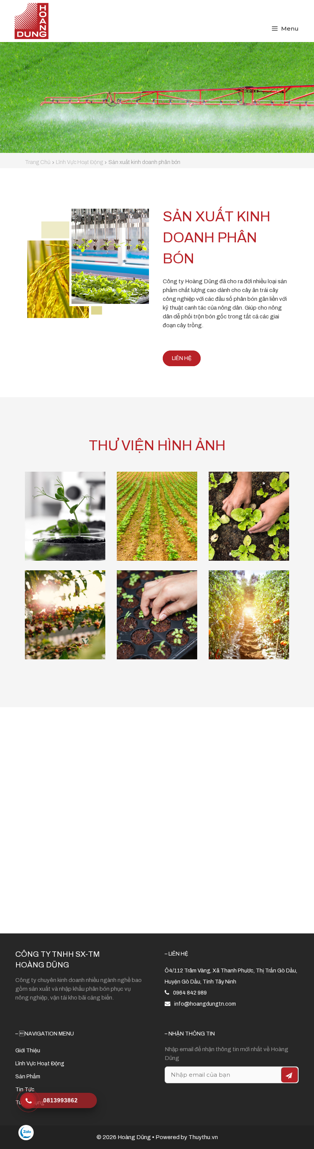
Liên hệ (181, 358)
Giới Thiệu (27, 1050)
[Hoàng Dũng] (31, 20)
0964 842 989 (190, 993)
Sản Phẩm (27, 1076)
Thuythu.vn (203, 1137)
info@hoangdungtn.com (205, 1004)
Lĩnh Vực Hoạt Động (39, 1063)
